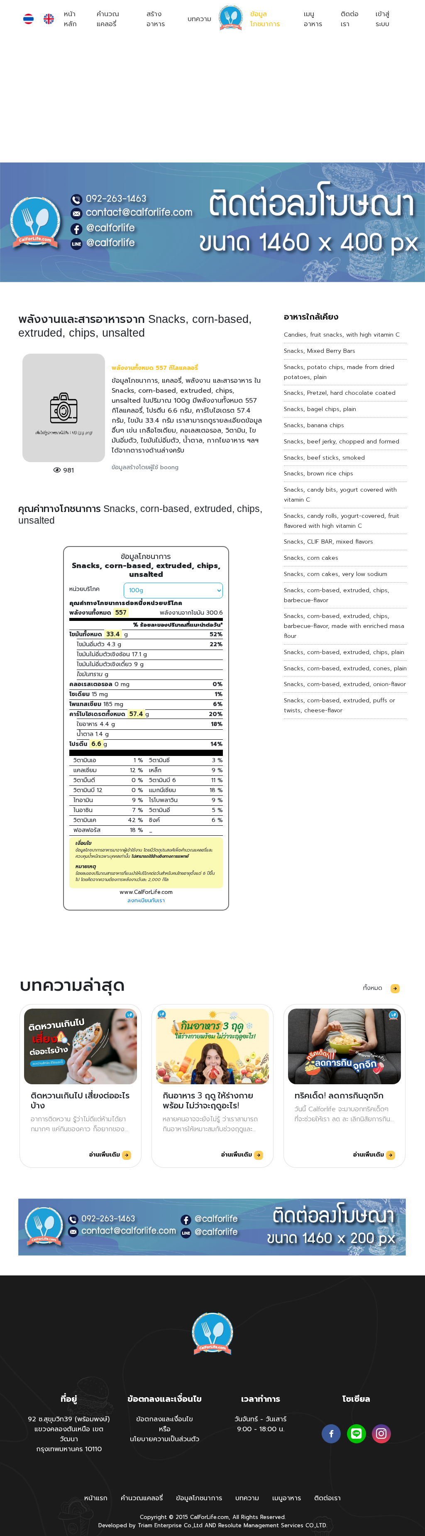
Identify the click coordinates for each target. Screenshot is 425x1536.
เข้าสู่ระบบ (382, 19)
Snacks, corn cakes (311, 558)
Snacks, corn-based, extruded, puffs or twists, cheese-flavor (339, 705)
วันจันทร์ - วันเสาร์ (260, 1419)
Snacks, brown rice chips (318, 473)
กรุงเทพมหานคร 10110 (69, 1449)
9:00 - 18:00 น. (260, 1429)
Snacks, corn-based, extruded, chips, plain (344, 652)
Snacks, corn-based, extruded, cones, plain (345, 668)
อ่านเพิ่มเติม (105, 1154)
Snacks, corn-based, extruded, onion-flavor (345, 684)
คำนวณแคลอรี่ (108, 19)
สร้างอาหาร (156, 19)
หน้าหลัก (70, 19)
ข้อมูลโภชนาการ (265, 19)
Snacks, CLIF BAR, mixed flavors (328, 541)
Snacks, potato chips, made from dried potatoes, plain (339, 372)
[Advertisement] (212, 100)
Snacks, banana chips (314, 425)
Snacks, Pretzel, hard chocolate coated (340, 393)
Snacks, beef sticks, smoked (324, 457)
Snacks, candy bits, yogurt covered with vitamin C (340, 494)
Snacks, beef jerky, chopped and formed (341, 441)
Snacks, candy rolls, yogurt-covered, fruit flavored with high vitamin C (341, 521)
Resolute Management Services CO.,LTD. (272, 1525)
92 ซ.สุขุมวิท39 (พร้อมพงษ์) (69, 1419)
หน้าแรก (95, 1498)
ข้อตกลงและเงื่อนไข (164, 1419)
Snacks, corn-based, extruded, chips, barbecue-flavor (336, 595)
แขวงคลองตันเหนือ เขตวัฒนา (68, 1434)
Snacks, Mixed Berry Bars (319, 351)
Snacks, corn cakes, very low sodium (335, 574)
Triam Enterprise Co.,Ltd (170, 1525)
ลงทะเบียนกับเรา (146, 900)
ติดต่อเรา (350, 19)
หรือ (165, 1429)
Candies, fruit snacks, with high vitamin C (342, 334)
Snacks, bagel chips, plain (320, 409)
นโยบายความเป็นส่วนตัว (164, 1439)
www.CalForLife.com (146, 892)
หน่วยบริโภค (84, 589)
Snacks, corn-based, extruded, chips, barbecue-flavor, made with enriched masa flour (344, 626)
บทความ (199, 19)
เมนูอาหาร (313, 19)
